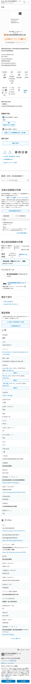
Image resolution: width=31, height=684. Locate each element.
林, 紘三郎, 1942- (7, 368)
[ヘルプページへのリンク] (17, 32)
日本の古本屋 (8, 301)
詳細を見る (26, 91)
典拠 (14, 373)
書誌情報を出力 (9, 159)
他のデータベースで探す (11, 162)
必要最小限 (8, 681)
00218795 (5, 378)
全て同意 (23, 681)
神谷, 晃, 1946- (6, 376)
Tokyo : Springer (7, 395)
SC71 (4, 445)
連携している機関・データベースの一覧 (16, 197)
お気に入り (5, 153)
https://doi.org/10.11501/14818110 (13, 531)
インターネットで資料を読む (8, 661)
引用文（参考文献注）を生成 (12, 156)
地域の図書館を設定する (15, 211)
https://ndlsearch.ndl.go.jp (10, 483)
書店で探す (15, 143)
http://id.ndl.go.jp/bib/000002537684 (13, 492)
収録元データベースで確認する (16, 39)
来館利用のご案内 (23, 255)
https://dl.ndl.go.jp (8, 634)
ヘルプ (11, 207)
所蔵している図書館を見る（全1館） (15, 133)
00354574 (10, 370)
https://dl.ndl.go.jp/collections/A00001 (14, 552)
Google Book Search (10, 304)
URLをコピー (10, 153)
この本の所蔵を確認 (21, 233)
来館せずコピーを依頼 (8, 125)
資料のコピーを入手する (7, 663)
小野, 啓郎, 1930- (7, 383)
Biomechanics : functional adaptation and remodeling (15, 353)
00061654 (5, 386)
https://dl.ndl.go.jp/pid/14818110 (12, 540)
